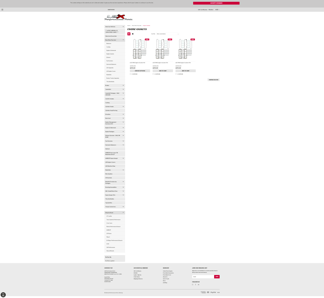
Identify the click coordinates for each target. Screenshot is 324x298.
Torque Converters (110, 206)
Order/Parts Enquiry (167, 271)
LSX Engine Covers (111, 71)
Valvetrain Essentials (111, 36)
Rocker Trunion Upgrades (112, 78)
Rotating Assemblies (111, 187)
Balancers (108, 43)
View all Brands (110, 250)
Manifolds (108, 74)
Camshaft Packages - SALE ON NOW (112, 94)
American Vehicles (110, 26)
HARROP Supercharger (111, 158)
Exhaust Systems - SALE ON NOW (112, 136)
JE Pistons (108, 233)
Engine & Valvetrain (111, 50)
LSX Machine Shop (110, 166)
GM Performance (110, 247)
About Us (165, 276)
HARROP (108, 230)
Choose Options (140, 71)
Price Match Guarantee (168, 273)
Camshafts (108, 89)
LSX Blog (165, 282)
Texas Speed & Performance (113, 219)
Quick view (140, 48)
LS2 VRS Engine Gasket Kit (160, 62)
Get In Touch (166, 278)
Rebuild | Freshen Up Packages (111, 182)
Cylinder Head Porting (111, 110)
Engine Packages (109, 131)
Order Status (137, 276)
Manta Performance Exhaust (113, 226)
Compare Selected (213, 79)
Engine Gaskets (110, 54)
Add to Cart (163, 71)
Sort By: (153, 34)
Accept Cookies (216, 3)
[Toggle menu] (2, 9)
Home (128, 25)
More (164, 280)
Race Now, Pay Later (110, 40)
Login (135, 275)
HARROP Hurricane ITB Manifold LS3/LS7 (111, 153)
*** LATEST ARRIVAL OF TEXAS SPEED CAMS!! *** (111, 31)
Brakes (107, 85)
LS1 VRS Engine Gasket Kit (137, 62)
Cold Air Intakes (109, 98)
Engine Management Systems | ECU (110, 122)
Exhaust (108, 57)
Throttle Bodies (110, 81)
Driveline (107, 114)
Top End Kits (108, 202)
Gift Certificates (202, 9)
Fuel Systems (109, 60)
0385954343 (111, 9)
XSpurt (108, 237)
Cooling (108, 47)
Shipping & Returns (138, 278)
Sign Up (139, 275)
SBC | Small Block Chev (111, 191)
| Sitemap (121, 292)
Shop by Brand (109, 212)
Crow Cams (109, 223)
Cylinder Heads (109, 106)
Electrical (107, 118)
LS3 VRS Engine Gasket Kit (183, 62)
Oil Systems (108, 177)
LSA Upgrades (109, 67)
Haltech (107, 149)
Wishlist (211, 9)
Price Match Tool (167, 275)
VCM (107, 244)
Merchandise (108, 174)
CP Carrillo (109, 216)
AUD (216, 9)
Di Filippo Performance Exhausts (114, 240)
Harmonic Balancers (111, 64)
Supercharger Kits (110, 195)
